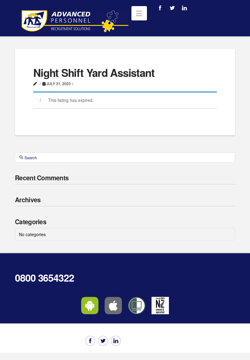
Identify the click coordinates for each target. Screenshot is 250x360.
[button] (139, 13)
